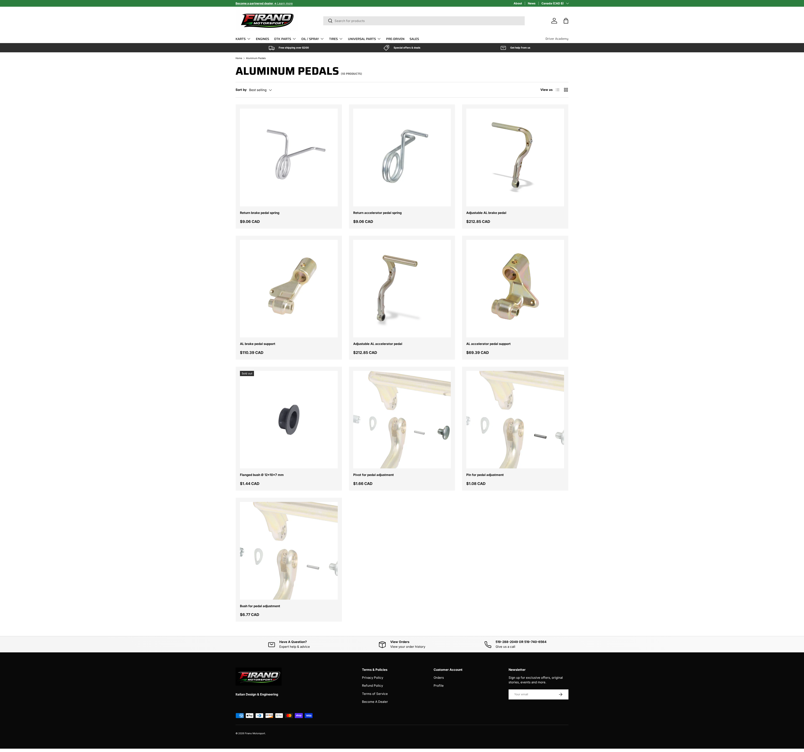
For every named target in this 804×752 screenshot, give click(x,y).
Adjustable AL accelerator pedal (377, 344)
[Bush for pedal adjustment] (289, 551)
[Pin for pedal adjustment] (515, 420)
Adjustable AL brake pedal (486, 213)
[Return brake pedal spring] (289, 157)
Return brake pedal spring (259, 213)
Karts (241, 38)
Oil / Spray (310, 38)
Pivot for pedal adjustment (373, 475)
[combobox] (423, 20)
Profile (439, 686)
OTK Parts (282, 38)
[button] (566, 20)
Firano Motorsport (255, 733)
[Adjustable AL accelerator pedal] (402, 289)
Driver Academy (556, 38)
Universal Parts (362, 38)
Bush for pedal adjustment (260, 606)
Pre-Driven (395, 38)
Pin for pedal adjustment (485, 475)
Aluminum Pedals (256, 58)
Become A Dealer (375, 702)
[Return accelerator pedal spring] (402, 157)
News (532, 3)
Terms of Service (375, 694)
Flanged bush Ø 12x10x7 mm (262, 475)
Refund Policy (372, 686)
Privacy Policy (372, 678)
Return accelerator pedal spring (377, 213)
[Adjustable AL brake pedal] (515, 157)
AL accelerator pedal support (488, 344)
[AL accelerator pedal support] (515, 289)
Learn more (264, 3)
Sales (414, 38)
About (518, 3)
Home (239, 58)
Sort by (241, 90)
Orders (439, 678)
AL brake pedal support (257, 344)
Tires (333, 38)
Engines (262, 38)
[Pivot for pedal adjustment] (402, 420)
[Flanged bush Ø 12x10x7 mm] (289, 420)
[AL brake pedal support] (289, 289)
